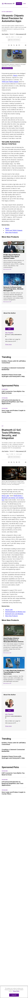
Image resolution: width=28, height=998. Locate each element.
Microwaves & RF (21, 34)
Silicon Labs (5, 495)
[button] (3, 4)
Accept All (14, 995)
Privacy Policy (16, 991)
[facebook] (9, 45)
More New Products (11, 232)
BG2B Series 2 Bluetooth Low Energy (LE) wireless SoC (13, 498)
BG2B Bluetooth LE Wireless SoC (15, 611)
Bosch (15, 75)
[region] (14, 992)
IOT (2, 426)
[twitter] (14, 45)
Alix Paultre (5, 34)
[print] (25, 45)
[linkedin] (11, 45)
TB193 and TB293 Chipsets (13, 230)
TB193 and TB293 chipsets (10, 81)
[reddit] (16, 45)
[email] (19, 45)
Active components (7, 11)
